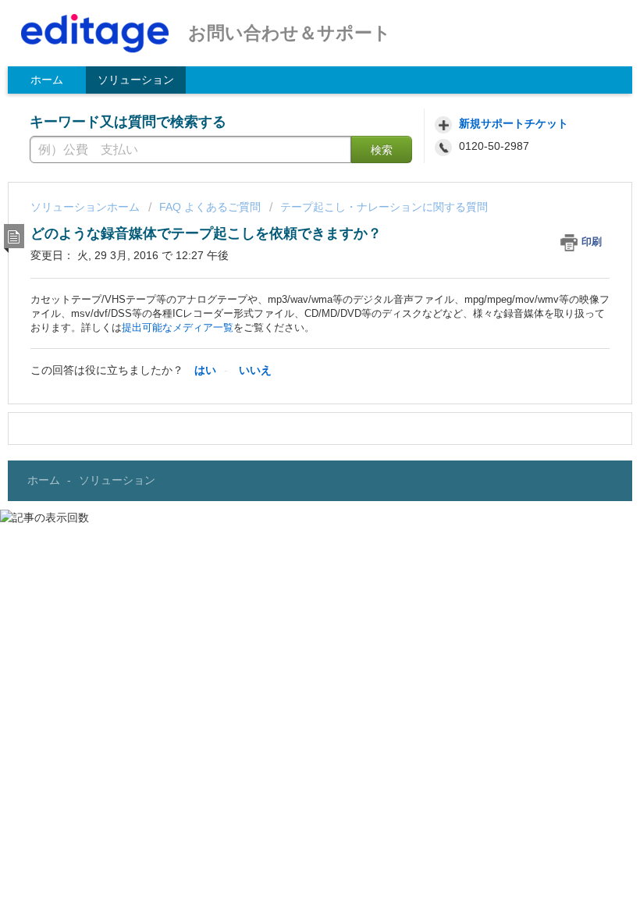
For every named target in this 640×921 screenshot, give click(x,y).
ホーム (46, 79)
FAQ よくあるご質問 (210, 207)
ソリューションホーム (86, 207)
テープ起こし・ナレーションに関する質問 (384, 207)
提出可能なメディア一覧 (177, 327)
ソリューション (136, 79)
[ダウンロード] (291, 451)
